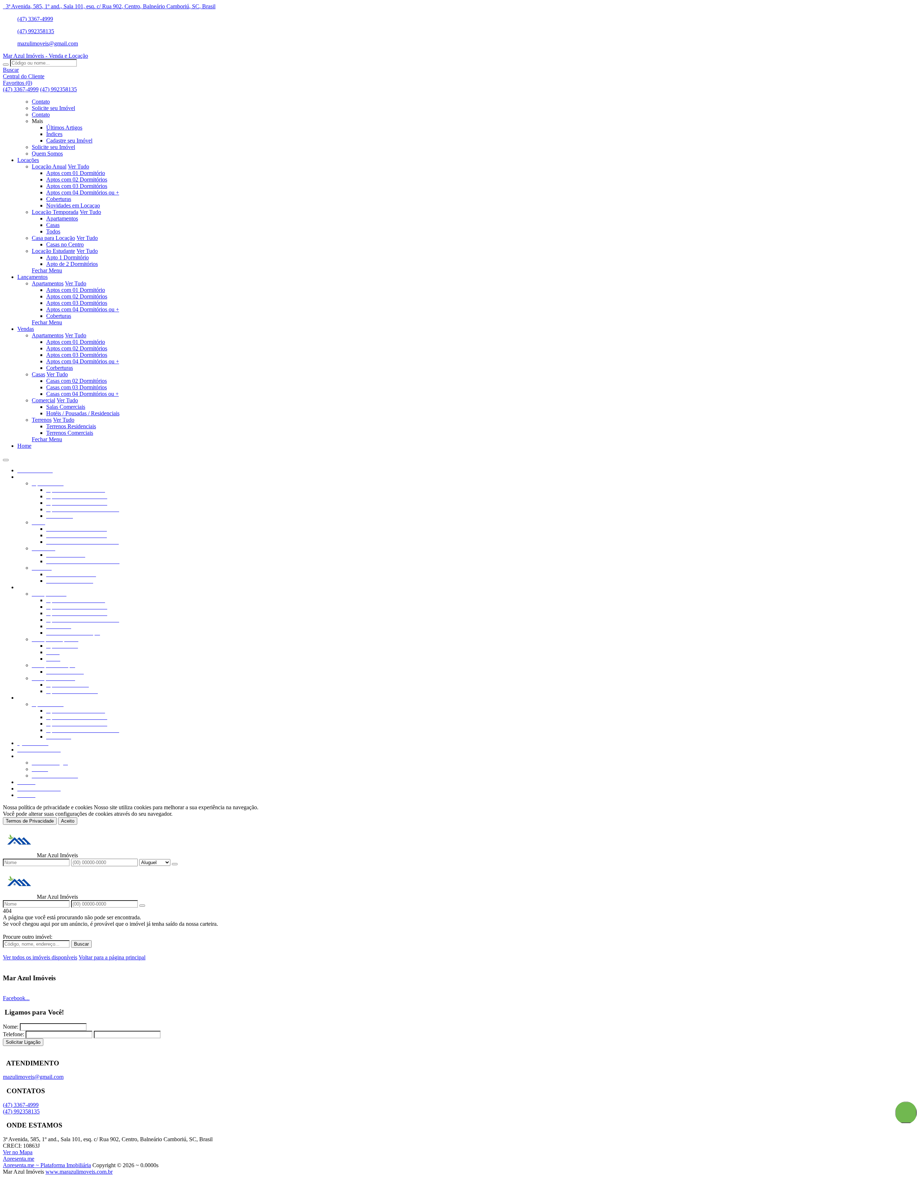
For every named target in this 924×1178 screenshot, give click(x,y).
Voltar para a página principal (112, 957)
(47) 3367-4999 (35, 19)
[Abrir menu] (6, 458)
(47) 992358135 (35, 31)
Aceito (67, 821)
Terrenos (42, 420)
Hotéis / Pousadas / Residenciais (82, 413)
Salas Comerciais (65, 407)
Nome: (10, 1027)
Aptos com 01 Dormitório (75, 173)
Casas (53, 225)
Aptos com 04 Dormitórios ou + (82, 192)
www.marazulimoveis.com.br (79, 1172)
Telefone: (13, 1034)
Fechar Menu (47, 270)
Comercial (43, 400)
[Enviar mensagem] (175, 864)
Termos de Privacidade (30, 821)
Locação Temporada (55, 212)
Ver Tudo (78, 166)
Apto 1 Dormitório (67, 257)
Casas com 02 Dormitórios (76, 381)
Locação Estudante (53, 251)
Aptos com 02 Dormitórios (76, 179)
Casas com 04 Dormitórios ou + (82, 394)
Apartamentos (62, 218)
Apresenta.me (18, 1159)
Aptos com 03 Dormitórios (76, 186)
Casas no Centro (65, 244)
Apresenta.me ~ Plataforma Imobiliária (47, 1165)
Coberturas (58, 199)
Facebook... (16, 998)
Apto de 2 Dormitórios (72, 264)
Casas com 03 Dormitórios (76, 387)
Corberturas (59, 368)
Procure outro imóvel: (27, 937)
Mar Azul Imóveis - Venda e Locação (45, 56)
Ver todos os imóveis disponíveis (40, 957)
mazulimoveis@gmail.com (47, 43)
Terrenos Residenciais (71, 426)
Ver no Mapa (17, 1152)
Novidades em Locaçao (73, 205)
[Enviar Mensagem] (142, 906)
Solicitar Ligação (23, 1042)
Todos (53, 231)
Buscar (81, 944)
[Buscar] (6, 65)
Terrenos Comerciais (69, 433)
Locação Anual (49, 166)
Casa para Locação (53, 238)
